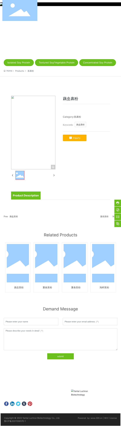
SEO (106, 418)
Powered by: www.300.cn (90, 418)
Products (19, 71)
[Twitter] (18, 403)
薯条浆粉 (104, 216)
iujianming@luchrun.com (25, 397)
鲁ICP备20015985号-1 (15, 421)
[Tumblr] (24, 403)
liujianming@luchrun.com (102, 26)
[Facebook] (6, 403)
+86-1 (35, 392)
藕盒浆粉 (14, 216)
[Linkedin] (12, 403)
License (113, 418)
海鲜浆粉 (104, 287)
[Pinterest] (30, 403)
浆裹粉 (31, 71)
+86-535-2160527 (19, 392)
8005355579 (45, 392)
